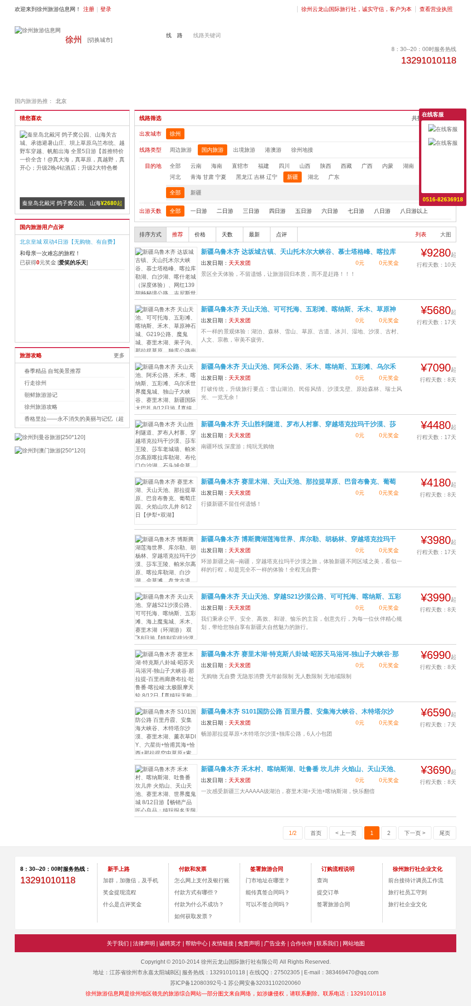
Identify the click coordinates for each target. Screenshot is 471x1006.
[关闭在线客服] (461, 114)
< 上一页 (345, 833)
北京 (61, 101)
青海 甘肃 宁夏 (208, 177)
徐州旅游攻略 (40, 407)
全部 (175, 166)
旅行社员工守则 (407, 892)
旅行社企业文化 (407, 904)
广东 (333, 177)
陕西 (325, 166)
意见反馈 (443, 157)
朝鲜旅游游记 (40, 395)
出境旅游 (244, 150)
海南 (216, 166)
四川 (284, 166)
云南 (195, 166)
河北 (175, 177)
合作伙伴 (301, 943)
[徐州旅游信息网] (38, 30)
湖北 (313, 177)
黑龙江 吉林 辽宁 (256, 177)
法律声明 (144, 943)
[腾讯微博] (74, 904)
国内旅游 (212, 150)
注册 (88, 9)
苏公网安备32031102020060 (264, 983)
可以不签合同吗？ (268, 904)
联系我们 (327, 943)
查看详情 (439, 277)
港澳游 (273, 150)
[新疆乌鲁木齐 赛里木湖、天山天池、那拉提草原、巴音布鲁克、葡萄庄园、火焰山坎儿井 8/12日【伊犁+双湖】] (165, 501)
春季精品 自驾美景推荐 (52, 371)
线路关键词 (207, 35)
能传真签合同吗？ (268, 892)
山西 (304, 166)
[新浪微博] (38, 904)
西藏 (346, 166)
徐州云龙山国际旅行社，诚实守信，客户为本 (356, 9)
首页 (316, 833)
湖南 (408, 166)
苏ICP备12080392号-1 (198, 983)
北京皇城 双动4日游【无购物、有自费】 (69, 242)
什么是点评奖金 (122, 904)
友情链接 (223, 943)
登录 (105, 9)
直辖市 (240, 166)
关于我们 (118, 943)
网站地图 (354, 943)
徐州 (175, 134)
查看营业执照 (436, 9)
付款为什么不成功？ (199, 904)
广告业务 (275, 943)
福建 (263, 166)
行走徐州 (35, 383)
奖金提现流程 (119, 892)
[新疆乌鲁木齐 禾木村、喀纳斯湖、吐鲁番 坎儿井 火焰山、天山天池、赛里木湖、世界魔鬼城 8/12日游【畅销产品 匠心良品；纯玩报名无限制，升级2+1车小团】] (165, 788)
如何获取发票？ (193, 916)
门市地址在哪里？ (268, 880)
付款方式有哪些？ (196, 892)
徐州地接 (302, 150)
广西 (367, 166)
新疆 (292, 177)
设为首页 (443, 170)
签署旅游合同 (333, 904)
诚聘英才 (170, 943)
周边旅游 (181, 150)
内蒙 (387, 166)
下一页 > (414, 833)
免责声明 (249, 943)
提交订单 (328, 892)
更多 (119, 355)
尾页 (444, 833)
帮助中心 (196, 943)
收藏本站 (443, 184)
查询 (322, 880)
